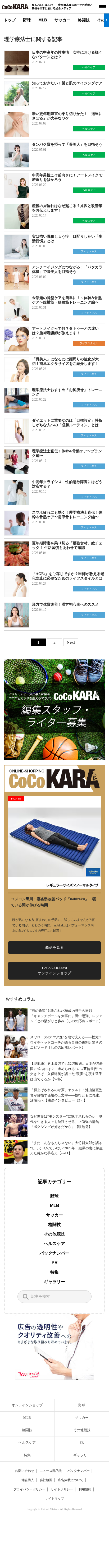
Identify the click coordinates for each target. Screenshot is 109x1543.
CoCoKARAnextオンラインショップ (54, 970)
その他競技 (54, 1234)
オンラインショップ (27, 1405)
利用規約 (85, 1489)
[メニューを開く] (102, 6)
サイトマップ (54, 1498)
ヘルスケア (54, 1243)
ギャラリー (54, 1281)
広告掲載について (70, 1480)
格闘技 (84, 20)
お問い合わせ (24, 1471)
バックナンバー (54, 1253)
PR (55, 1262)
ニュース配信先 (51, 1471)
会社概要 (46, 1480)
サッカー (62, 20)
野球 (27, 20)
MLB (42, 20)
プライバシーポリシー (29, 1489)
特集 (54, 1272)
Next (71, 642)
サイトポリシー (62, 1489)
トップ (10, 20)
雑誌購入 (27, 1480)
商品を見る (54, 947)
